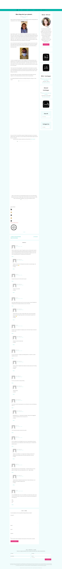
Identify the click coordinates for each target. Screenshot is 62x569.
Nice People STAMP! (31, 4)
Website (12, 533)
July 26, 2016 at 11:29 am (19, 298)
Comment (12, 515)
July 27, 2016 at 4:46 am (19, 400)
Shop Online (48, 82)
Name (12, 525)
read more (46, 44)
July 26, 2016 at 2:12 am (19, 246)
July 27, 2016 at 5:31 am (19, 426)
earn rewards (33, 139)
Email (12, 529)
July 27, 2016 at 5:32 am (19, 437)
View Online (44, 82)
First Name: (12, 553)
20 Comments (24, 17)
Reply (12, 256)
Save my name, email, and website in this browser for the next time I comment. (23, 538)
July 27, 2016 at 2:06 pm (20, 411)
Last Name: (33, 553)
